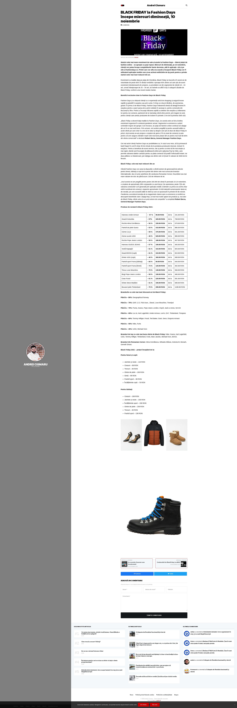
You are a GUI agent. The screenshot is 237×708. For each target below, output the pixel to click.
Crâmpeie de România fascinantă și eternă (217, 660)
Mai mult (154, 704)
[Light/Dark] (122, 5)
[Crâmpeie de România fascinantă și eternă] (187, 671)
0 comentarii (125, 25)
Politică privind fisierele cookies (145, 695)
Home (131, 695)
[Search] (186, 5)
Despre (176, 695)
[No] (235, 705)
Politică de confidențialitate (164, 695)
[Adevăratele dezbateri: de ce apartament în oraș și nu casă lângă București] (187, 643)
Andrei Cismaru (35, 364)
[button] (131, 435)
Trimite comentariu (154, 615)
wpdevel (158, 700)
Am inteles (143, 704)
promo (136, 57)
